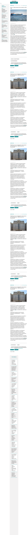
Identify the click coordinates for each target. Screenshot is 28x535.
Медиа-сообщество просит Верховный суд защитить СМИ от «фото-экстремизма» (13, 468)
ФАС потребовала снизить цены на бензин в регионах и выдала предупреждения (13, 456)
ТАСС (15, 96)
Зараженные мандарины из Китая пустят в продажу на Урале (13, 426)
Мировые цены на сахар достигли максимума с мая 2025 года (13, 462)
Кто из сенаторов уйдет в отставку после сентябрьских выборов (13, 432)
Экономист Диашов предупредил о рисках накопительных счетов (13, 415)
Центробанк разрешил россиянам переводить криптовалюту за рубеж (13, 397)
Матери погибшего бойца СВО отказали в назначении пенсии (13, 421)
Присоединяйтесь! (20, 64)
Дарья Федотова (25, 5)
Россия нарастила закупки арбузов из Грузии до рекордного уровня (13, 385)
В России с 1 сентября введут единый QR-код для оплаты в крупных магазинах (13, 404)
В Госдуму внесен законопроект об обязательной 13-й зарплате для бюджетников (13, 368)
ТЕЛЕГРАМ (16, 65)
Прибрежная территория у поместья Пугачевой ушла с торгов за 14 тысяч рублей (13, 444)
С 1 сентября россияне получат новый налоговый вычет (13, 410)
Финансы (12, 5)
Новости (12, 65)
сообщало (25, 52)
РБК (14, 34)
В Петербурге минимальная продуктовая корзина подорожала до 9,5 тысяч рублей (13, 362)
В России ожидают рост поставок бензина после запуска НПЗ (13, 374)
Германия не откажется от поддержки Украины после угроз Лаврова (13, 475)
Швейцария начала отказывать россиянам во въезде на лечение (13, 437)
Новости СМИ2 (12, 67)
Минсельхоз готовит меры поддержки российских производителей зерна (13, 391)
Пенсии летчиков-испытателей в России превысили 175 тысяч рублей (13, 380)
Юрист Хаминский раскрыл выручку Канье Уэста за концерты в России (13, 450)
